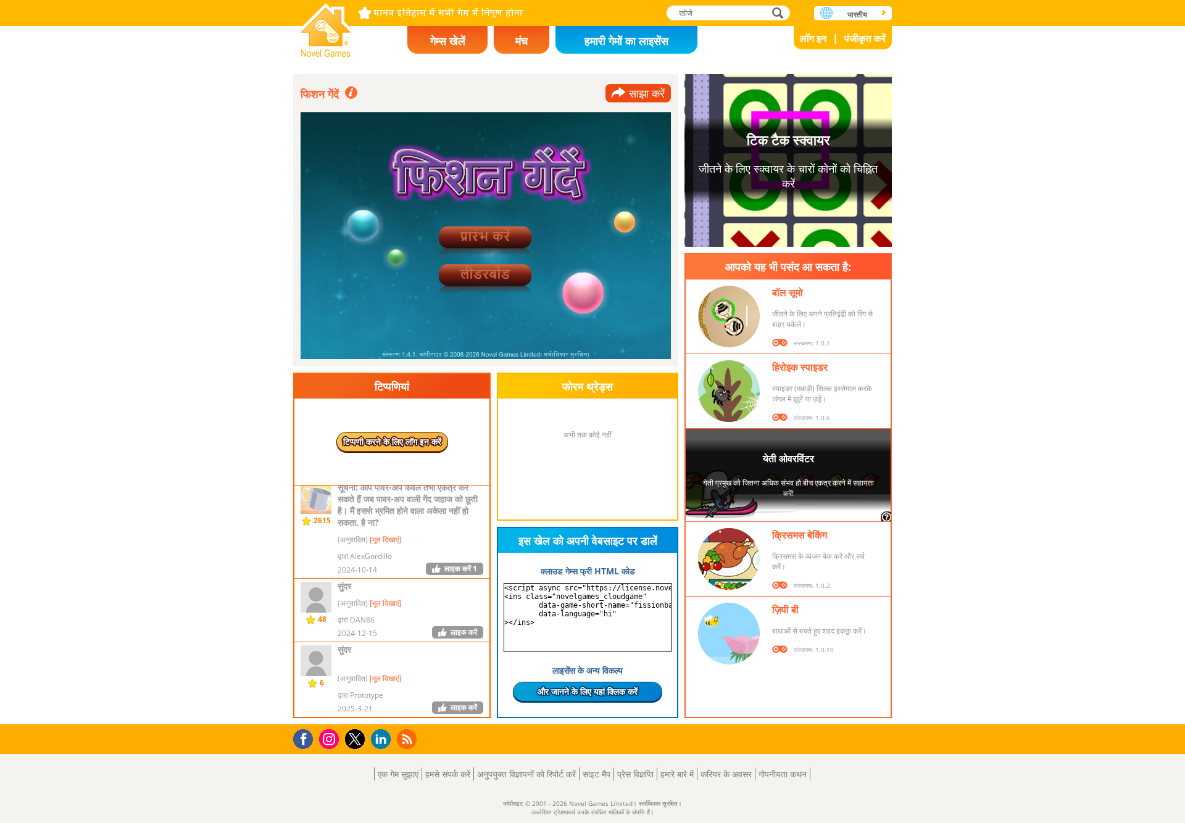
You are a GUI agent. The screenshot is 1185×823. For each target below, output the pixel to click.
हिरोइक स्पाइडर (800, 367)
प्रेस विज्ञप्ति (635, 774)
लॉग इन (813, 38)
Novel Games (326, 26)
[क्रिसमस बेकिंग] (729, 559)
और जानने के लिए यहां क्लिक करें (588, 691)
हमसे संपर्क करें (447, 774)
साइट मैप (596, 774)
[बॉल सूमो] (729, 316)
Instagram (331, 738)
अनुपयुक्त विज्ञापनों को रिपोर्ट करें (526, 774)
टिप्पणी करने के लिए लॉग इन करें (392, 441)
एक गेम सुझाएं (398, 774)
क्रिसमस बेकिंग (799, 535)
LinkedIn (383, 739)
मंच (521, 40)
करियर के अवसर (726, 774)
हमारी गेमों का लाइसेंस (626, 40)
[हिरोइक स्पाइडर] (729, 391)
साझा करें (647, 93)
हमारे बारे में (677, 774)
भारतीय (857, 14)
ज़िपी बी (785, 609)
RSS (408, 739)
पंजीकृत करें (865, 38)
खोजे (778, 12)
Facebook (306, 737)
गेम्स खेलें (447, 40)
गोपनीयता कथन (783, 774)
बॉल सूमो (787, 292)
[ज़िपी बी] (729, 633)
